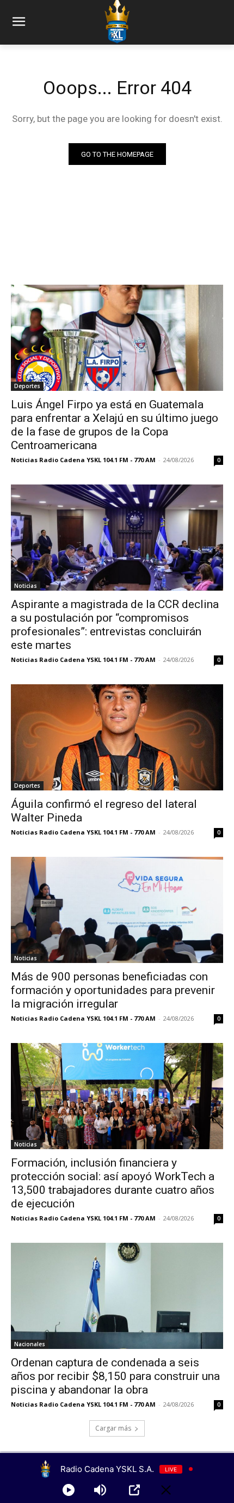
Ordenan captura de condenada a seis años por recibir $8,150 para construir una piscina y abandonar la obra (115, 1376)
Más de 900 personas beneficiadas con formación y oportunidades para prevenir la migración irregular (113, 990)
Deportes (27, 386)
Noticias (25, 586)
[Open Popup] (134, 1490)
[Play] (68, 1490)
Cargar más (113, 1428)
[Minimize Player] (166, 1490)
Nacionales (29, 1344)
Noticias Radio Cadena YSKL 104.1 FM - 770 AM (83, 460)
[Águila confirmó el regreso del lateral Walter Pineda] (117, 737)
